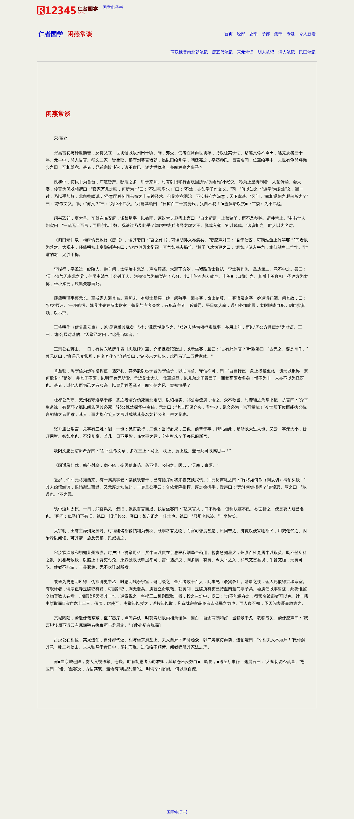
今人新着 (307, 34)
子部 (266, 34)
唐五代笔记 (222, 52)
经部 (241, 34)
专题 (291, 34)
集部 (278, 34)
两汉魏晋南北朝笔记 (189, 52)
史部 (253, 34)
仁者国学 (50, 33)
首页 (228, 34)
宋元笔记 (245, 52)
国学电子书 (113, 7)
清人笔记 (286, 52)
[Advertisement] (177, 766)
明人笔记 (266, 52)
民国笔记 (307, 52)
